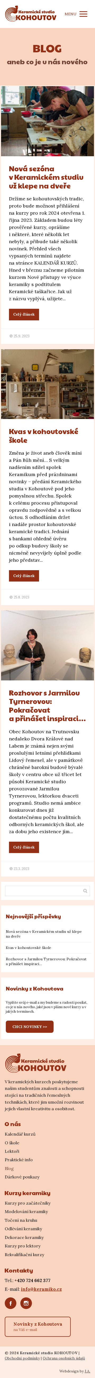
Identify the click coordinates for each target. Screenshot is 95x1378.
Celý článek (24, 314)
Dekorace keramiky (24, 1237)
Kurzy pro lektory (22, 1245)
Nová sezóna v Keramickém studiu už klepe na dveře (46, 177)
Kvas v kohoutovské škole (43, 435)
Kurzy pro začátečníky (27, 1203)
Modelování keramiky (26, 1211)
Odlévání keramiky (23, 1228)
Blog (9, 1168)
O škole (12, 1142)
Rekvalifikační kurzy (24, 1254)
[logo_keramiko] (36, 1063)
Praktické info (19, 1159)
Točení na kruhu (21, 1220)
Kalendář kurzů (20, 1134)
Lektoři (12, 1151)
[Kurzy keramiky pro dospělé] (31, 14)
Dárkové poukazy (22, 1176)
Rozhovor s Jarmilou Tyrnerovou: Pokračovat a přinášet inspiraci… (47, 705)
